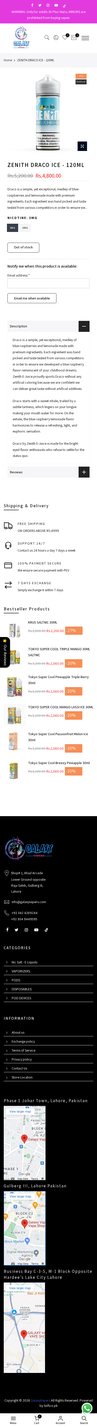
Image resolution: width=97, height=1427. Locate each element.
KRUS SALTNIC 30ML (42, 622)
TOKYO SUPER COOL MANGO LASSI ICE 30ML (60, 707)
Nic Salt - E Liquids (24, 962)
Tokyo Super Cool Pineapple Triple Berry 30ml (58, 680)
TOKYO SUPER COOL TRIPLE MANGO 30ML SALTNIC (59, 652)
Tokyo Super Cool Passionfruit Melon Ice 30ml (58, 737)
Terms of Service (23, 1050)
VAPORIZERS (21, 971)
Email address (18, 275)
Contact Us (19, 1068)
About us (18, 1032)
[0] (74, 38)
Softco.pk (51, 1405)
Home (8, 60)
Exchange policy (23, 1041)
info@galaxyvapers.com (29, 902)
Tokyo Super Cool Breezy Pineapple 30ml (59, 763)
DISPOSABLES (22, 989)
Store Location (22, 1077)
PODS (16, 980)
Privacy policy (22, 1059)
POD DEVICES (21, 998)
